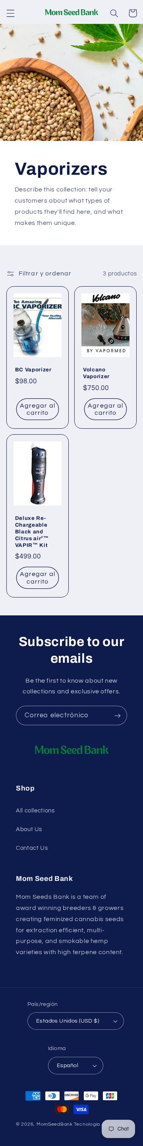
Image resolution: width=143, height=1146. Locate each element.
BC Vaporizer (33, 370)
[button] (10, 13)
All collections (35, 811)
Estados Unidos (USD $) (67, 1021)
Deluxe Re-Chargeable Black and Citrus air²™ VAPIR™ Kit (32, 531)
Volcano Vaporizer (96, 373)
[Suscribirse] (117, 715)
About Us (29, 829)
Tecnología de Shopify (100, 1124)
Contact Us (32, 848)
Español (67, 1065)
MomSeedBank (55, 1124)
